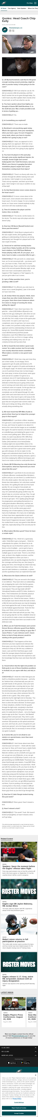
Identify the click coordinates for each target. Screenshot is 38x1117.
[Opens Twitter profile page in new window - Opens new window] (13, 31)
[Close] (36, 1075)
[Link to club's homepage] (4, 2)
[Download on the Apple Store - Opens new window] (12, 1067)
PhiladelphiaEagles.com (15, 28)
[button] (19, 66)
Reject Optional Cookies (19, 1108)
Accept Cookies (19, 1113)
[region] (19, 1094)
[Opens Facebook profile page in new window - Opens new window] (10, 31)
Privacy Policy (16, 1098)
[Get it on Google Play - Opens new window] (25, 1068)
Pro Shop (30, 3)
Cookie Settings (19, 1102)
